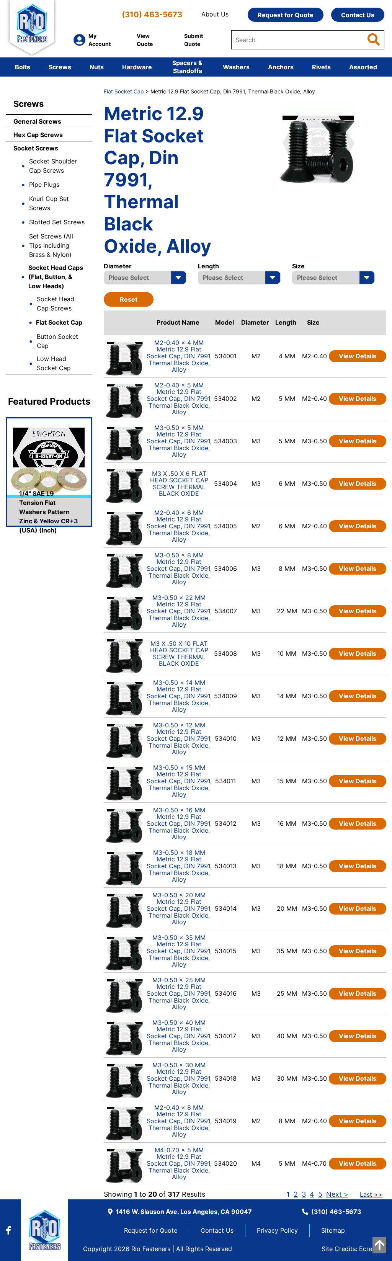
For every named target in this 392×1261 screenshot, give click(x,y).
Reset (128, 299)
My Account (99, 40)
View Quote (145, 40)
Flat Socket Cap (59, 322)
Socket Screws (35, 148)
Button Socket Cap (57, 341)
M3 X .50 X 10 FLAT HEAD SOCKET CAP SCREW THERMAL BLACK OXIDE (179, 654)
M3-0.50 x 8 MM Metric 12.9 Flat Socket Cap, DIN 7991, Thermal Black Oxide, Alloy (179, 568)
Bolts (22, 67)
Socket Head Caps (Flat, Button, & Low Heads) (55, 277)
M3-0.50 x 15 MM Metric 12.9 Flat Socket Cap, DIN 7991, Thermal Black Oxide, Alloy (179, 781)
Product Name (178, 322)
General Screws (37, 121)
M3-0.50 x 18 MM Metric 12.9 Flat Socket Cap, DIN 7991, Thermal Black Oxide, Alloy (179, 866)
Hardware (137, 67)
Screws (60, 67)
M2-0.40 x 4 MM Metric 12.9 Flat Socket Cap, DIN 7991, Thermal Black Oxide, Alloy (179, 356)
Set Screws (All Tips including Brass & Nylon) (51, 245)
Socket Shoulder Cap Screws (53, 165)
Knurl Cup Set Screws (49, 203)
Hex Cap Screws (38, 135)
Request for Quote (286, 15)
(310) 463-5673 (152, 14)
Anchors (281, 67)
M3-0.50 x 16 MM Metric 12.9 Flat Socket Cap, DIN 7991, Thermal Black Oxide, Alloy (179, 823)
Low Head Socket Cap (54, 363)
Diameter (255, 322)
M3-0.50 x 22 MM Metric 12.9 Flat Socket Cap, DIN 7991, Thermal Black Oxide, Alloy (179, 611)
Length (285, 322)
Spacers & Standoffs (187, 67)
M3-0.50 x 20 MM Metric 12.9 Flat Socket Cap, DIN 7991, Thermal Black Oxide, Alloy (179, 908)
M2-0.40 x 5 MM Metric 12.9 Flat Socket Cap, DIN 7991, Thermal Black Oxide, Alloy (179, 398)
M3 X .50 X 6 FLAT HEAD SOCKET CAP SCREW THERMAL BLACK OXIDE (179, 484)
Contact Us (357, 15)
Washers (236, 67)
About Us (215, 14)
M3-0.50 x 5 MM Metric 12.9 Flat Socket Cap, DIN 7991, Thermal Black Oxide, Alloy (179, 441)
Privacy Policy (277, 1230)
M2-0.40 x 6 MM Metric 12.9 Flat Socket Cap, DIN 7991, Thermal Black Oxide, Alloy (179, 526)
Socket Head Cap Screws (55, 303)
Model (224, 322)
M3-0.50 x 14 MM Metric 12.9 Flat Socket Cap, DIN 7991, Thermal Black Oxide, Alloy (179, 696)
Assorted (363, 67)
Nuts (97, 67)
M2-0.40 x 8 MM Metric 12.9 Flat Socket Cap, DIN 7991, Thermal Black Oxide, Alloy (179, 1121)
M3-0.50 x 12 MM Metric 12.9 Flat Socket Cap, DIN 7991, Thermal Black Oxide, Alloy (179, 738)
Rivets (321, 67)
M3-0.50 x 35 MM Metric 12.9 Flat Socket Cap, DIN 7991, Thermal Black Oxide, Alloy (179, 951)
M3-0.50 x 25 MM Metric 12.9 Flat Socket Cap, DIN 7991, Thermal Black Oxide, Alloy (179, 993)
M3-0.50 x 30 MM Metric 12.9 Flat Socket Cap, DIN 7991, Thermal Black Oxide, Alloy (179, 1078)
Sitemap (333, 1230)
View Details (357, 356)
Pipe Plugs (44, 184)
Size (313, 322)
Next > (337, 1194)
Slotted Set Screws (57, 222)
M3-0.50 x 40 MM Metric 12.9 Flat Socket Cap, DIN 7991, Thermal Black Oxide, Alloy (179, 1036)
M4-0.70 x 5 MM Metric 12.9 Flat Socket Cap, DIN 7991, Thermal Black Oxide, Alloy (179, 1163)
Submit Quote (193, 40)
